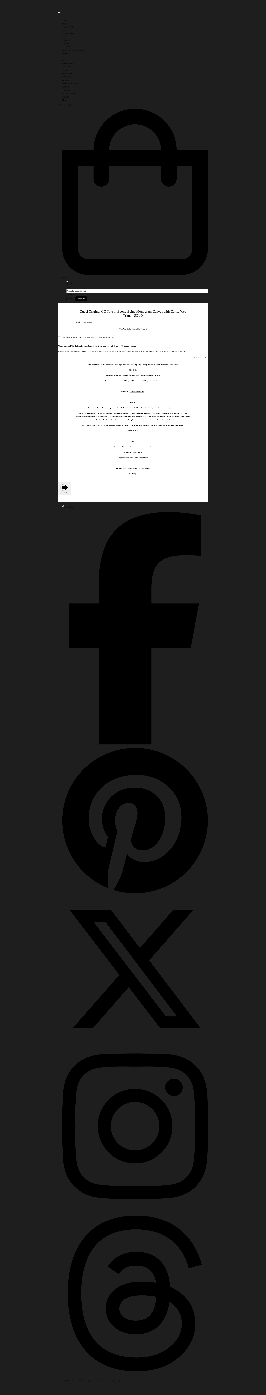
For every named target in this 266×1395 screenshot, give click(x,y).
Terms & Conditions (69, 93)
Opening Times (67, 73)
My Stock (65, 53)
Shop (64, 23)
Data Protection (67, 77)
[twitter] (135, 1041)
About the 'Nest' (67, 47)
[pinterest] (135, 895)
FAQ (64, 37)
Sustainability (66, 80)
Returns (64, 30)
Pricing (64, 57)
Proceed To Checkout (139, 329)
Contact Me (66, 90)
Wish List (65, 87)
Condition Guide (67, 27)
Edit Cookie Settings (107, 1381)
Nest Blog (65, 97)
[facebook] (135, 744)
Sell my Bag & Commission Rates (73, 50)
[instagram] (135, 1209)
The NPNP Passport (69, 67)
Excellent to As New (137, 392)
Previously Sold (87, 322)
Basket (71, 299)
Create (128, 1381)
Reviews (65, 70)
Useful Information (68, 33)
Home (64, 20)
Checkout (81, 299)
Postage (64, 60)
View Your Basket (125, 329)
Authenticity (66, 40)
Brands (78, 322)
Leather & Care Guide (69, 83)
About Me (65, 43)
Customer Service (68, 63)
